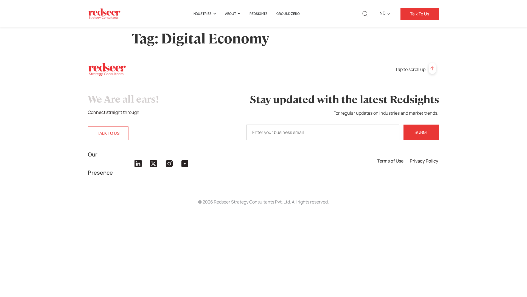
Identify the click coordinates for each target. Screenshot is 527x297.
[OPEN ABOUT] (239, 13)
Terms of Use (390, 161)
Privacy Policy (424, 161)
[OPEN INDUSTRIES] (214, 13)
